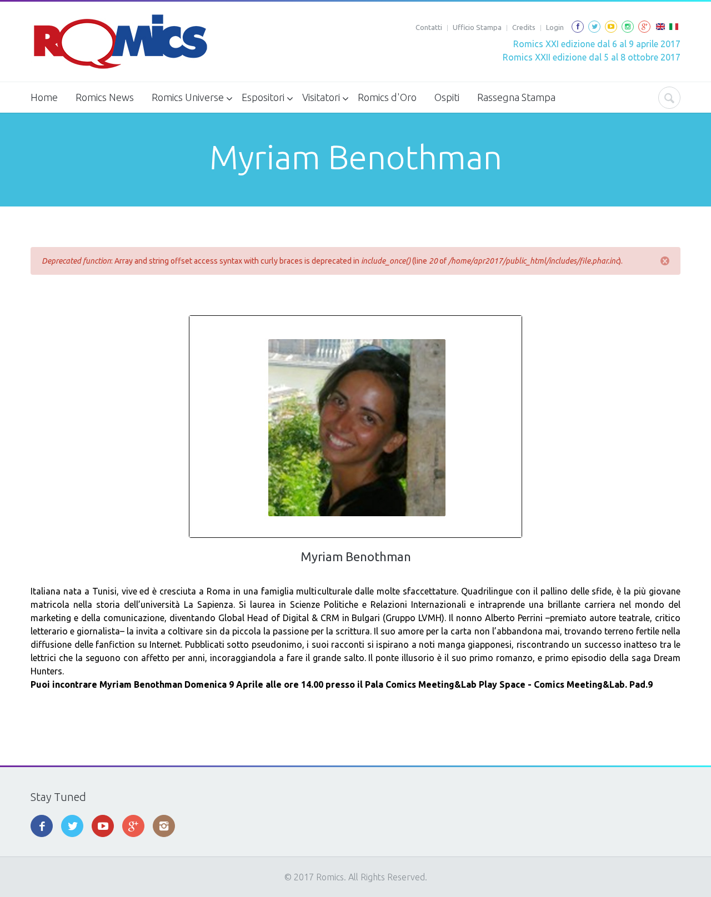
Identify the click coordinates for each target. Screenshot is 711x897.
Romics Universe (188, 97)
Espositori (263, 97)
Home (44, 97)
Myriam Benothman (356, 556)
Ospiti (446, 97)
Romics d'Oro (387, 97)
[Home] (120, 41)
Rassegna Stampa (516, 97)
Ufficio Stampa (477, 27)
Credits (523, 27)
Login (555, 27)
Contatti (428, 27)
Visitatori (321, 97)
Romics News (105, 97)
